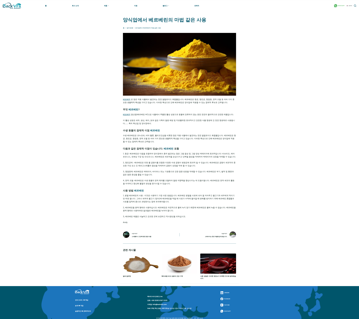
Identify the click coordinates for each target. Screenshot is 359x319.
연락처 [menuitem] (196, 6)
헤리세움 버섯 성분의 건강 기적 (172, 276)
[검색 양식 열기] (355, 6)
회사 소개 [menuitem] (75, 6)
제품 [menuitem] (105, 6)
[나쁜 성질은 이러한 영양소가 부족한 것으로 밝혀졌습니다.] (218, 264)
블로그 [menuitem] (165, 6)
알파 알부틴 (127, 276)
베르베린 (126, 99)
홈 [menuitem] (46, 6)
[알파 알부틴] (141, 264)
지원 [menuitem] (135, 6)
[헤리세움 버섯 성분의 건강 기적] (179, 264)
